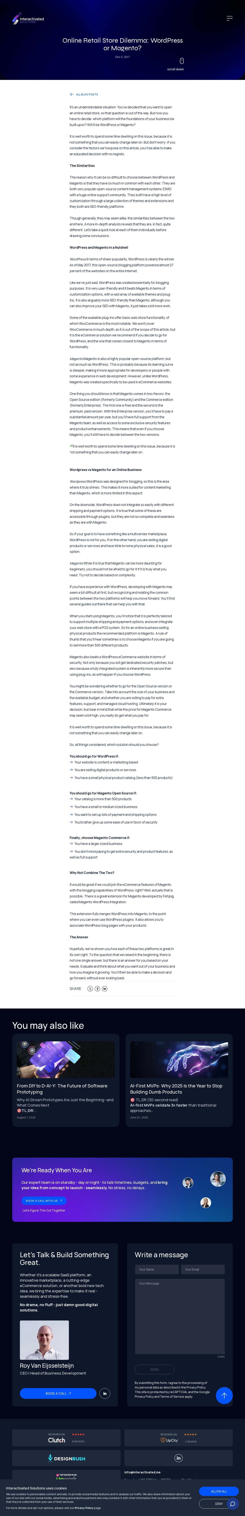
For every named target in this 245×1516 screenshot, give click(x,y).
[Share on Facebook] (97, 988)
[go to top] (224, 1393)
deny (219, 1504)
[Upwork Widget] (66, 1478)
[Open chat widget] (233, 1504)
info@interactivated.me (142, 1472)
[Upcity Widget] (178, 1437)
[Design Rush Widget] (66, 1458)
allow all (219, 1491)
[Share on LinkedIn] (104, 988)
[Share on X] (90, 988)
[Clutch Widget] (66, 1437)
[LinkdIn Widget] (178, 1458)
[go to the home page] (28, 18)
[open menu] (230, 18)
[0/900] (180, 1316)
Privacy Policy (84, 1508)
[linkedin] (105, 1393)
